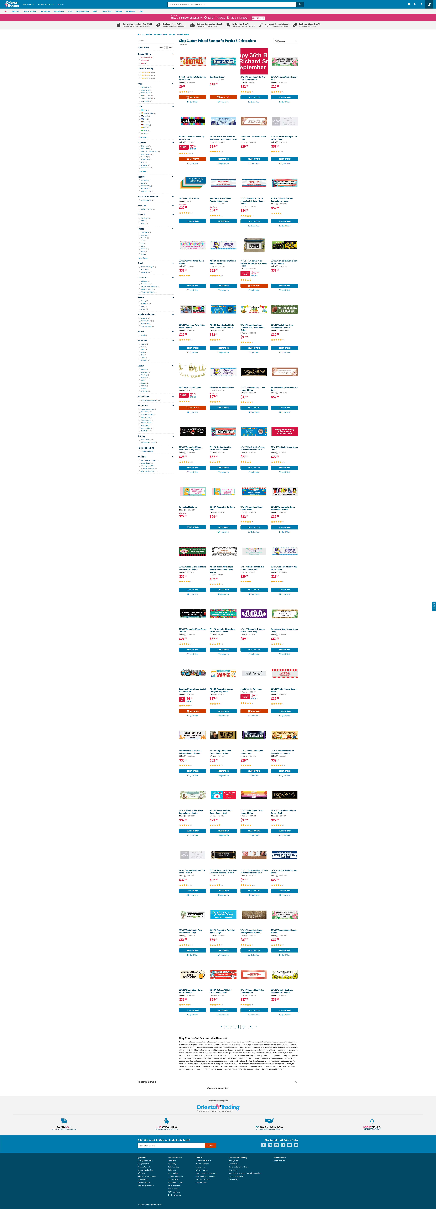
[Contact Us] (415, 4)
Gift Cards (141, 1173)
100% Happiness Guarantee (205, 1176)
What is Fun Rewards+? (146, 1186)
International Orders (175, 1182)
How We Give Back (202, 1164)
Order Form (172, 1170)
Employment (200, 1167)
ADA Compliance (174, 1192)
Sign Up (210, 1145)
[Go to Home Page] (138, 34)
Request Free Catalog (145, 1170)
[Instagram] (296, 1145)
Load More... (143, 137)
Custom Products (279, 1161)
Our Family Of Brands (203, 1179)
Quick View (193, 102)
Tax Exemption (173, 1189)
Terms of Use (233, 1164)
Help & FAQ (172, 1164)
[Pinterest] (276, 1145)
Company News (201, 1182)
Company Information (203, 1161)
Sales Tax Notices (174, 1186)
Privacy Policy (234, 1161)
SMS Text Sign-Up (144, 1182)
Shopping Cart (173, 1179)
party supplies (202, 1069)
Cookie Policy (233, 1179)
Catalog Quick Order (145, 1161)
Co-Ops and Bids (143, 1164)
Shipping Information (175, 1176)
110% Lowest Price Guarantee (206, 1173)
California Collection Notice (238, 1167)
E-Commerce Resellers (236, 1176)
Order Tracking (173, 1167)
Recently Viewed (147, 1082)
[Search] (300, 4)
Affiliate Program (202, 1170)
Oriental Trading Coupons (147, 1176)
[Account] (421, 4)
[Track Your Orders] (409, 4)
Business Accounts (144, 1167)
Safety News (233, 1170)
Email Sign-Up (143, 1179)
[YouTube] (289, 1145)
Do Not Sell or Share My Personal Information (244, 1173)
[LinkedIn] (270, 1145)
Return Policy (173, 1173)
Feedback (434, 606)
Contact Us (172, 1161)
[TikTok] (283, 1145)
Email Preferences (174, 1195)
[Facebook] (263, 1145)
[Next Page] (256, 1027)
